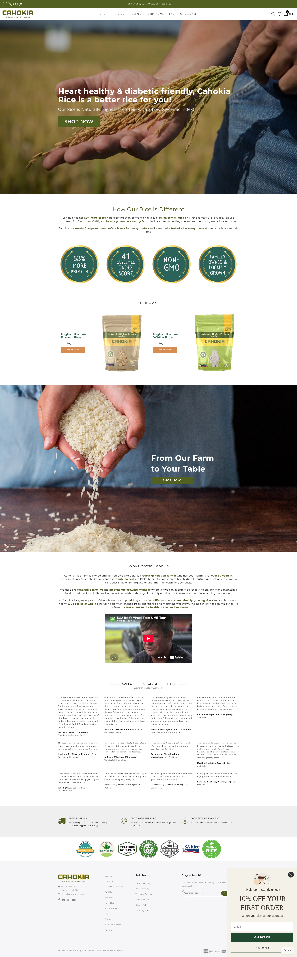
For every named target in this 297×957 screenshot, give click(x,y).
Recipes (136, 13)
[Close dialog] (291, 875)
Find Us (119, 13)
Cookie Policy (142, 899)
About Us (109, 876)
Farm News (155, 13)
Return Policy (142, 905)
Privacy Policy (142, 888)
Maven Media (116, 950)
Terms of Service (144, 894)
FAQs (107, 913)
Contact (108, 919)
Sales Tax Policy (144, 883)
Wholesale (188, 13)
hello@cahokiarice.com (73, 894)
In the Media (111, 908)
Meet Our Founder (114, 886)
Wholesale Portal (113, 924)
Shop (104, 13)
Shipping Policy (143, 910)
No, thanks (262, 947)
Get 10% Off (262, 937)
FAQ (172, 13)
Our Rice (109, 881)
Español (108, 930)
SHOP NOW (78, 121)
